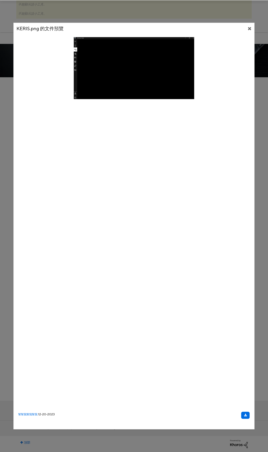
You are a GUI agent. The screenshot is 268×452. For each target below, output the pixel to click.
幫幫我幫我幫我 (27, 414)
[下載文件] (245, 415)
